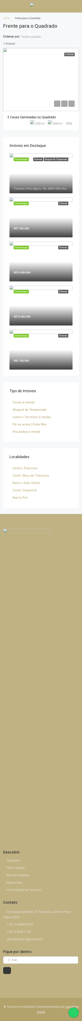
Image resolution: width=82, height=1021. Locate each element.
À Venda (69, 54)
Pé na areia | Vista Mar (30, 424)
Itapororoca (14, 882)
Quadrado (13, 860)
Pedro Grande (15, 867)
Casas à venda (23, 402)
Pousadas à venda (26, 432)
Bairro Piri (20, 497)
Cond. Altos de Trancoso (31, 475)
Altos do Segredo (17, 875)
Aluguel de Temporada (29, 410)
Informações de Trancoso (23, 890)
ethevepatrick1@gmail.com (25, 939)
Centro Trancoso (25, 468)
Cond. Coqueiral (25, 490)
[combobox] (35, 36)
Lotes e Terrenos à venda (31, 417)
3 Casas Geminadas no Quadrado (31, 117)
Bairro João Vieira (26, 483)
